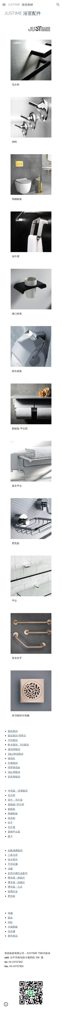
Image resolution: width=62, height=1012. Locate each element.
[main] (31, 13)
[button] (4, 4)
